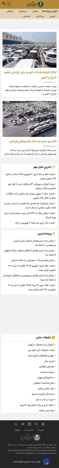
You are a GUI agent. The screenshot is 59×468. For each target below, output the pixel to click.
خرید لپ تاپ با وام (45, 400)
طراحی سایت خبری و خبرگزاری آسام (26, 461)
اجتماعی (26, 16)
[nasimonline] (29, 424)
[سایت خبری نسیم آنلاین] (35, 4)
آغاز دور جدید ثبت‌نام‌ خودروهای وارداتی (32, 141)
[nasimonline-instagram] (36, 424)
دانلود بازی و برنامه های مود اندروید (37, 405)
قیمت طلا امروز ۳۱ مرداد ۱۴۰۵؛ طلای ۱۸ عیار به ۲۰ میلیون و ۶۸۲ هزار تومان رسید (32, 287)
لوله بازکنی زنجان (46, 389)
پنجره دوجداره (47, 372)
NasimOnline (26, 450)
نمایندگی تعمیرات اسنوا (43, 394)
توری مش (49, 361)
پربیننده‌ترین (45, 233)
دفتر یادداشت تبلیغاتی (43, 383)
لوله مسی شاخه (46, 411)
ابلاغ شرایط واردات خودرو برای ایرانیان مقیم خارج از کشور (30, 75)
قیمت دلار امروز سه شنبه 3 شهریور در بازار (35, 223)
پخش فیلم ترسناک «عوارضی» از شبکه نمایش (33, 260)
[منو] (9, 4)
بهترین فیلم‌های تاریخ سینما (41, 356)
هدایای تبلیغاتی (46, 367)
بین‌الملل (22, 11)
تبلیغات (17, 430)
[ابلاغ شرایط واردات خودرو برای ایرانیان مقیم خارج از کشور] (29, 50)
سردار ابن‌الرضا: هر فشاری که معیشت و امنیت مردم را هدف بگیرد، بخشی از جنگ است (30, 206)
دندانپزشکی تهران (45, 378)
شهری (52, 16)
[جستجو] (4, 3)
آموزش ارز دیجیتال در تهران (41, 345)
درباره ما (41, 430)
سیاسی (35, 11)
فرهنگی (9, 11)
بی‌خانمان (40, 16)
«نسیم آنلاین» (22, 445)
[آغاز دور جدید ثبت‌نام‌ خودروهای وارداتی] (29, 119)
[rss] (16, 424)
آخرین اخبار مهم (42, 167)
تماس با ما (29, 430)
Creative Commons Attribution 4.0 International (35, 452)
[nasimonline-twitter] (23, 424)
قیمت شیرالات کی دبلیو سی (41, 350)
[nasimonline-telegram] (43, 424)
